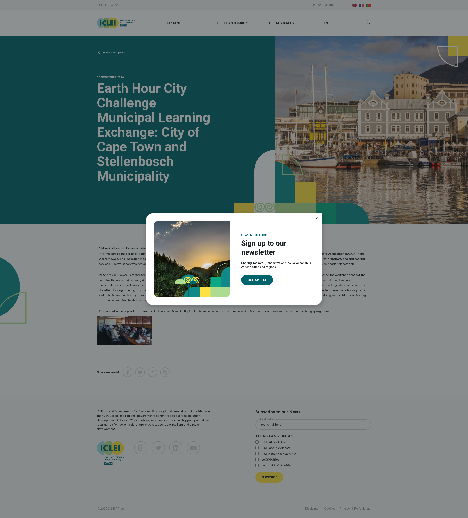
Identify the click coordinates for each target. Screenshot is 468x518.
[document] (234, 259)
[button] (316, 218)
